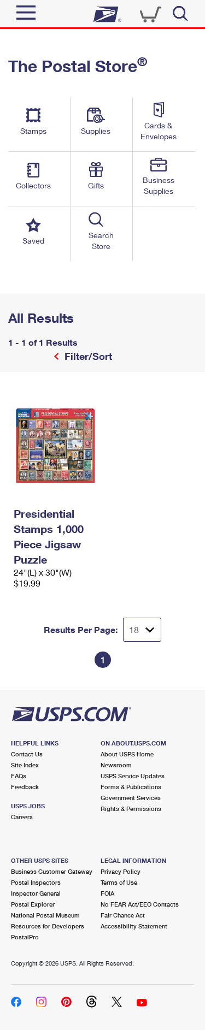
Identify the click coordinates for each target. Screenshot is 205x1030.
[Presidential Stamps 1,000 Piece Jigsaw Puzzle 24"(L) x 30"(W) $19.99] (55, 445)
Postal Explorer (33, 904)
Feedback (25, 786)
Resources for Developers (47, 926)
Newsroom (116, 764)
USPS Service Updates (133, 775)
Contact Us (27, 753)
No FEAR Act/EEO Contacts (140, 904)
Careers (22, 816)
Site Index (25, 764)
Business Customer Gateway (51, 871)
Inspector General (36, 893)
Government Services (131, 797)
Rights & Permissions (131, 808)
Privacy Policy (120, 871)
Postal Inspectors (36, 882)
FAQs (18, 775)
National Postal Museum (45, 915)
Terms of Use (119, 882)
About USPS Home (127, 753)
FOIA (107, 893)
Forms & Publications (131, 786)
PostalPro (25, 936)
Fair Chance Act (123, 915)
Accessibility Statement (134, 926)
